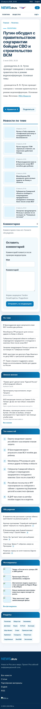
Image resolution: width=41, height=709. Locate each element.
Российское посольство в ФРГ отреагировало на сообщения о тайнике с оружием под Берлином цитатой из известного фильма (22, 487)
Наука (15, 626)
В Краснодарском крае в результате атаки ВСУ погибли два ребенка (26, 164)
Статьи (4, 679)
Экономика (27, 621)
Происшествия (27, 630)
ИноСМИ (19, 639)
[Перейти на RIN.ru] (22, 8)
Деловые (7, 626)
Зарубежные (8, 639)
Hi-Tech (22, 626)
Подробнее (23, 298)
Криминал (7, 635)
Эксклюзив (28, 639)
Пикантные (27, 635)
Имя (8, 260)
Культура (31, 626)
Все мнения (7, 423)
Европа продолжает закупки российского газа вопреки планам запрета (22, 441)
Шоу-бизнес (8, 630)
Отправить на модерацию (20, 304)
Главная (6, 23)
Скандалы (17, 635)
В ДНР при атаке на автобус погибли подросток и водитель (20, 498)
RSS (31, 1)
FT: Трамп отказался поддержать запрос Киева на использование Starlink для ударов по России (19, 363)
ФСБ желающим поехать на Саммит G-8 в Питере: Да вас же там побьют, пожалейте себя (19, 402)
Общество (16, 14)
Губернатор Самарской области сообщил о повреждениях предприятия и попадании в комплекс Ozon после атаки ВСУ (19, 341)
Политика (6, 14)
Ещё (36, 14)
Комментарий (12, 270)
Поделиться (28, 109)
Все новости (6, 675)
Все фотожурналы (10, 606)
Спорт (17, 630)
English (37, 1)
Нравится (11, 109)
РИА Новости (25, 95)
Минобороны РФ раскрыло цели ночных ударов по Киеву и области (22, 462)
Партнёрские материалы (11, 683)
